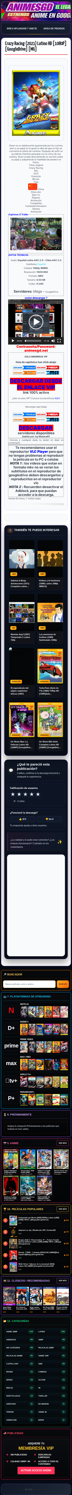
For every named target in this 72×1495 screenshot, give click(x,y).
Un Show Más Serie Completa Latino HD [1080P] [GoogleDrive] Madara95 (50, 744)
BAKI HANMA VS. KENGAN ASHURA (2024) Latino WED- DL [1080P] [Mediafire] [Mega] (44, 1200)
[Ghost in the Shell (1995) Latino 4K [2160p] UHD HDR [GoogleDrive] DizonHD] (56, 1064)
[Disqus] (36, 905)
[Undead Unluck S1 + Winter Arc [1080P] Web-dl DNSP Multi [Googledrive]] (56, 1029)
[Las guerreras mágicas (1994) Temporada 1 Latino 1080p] (40, 1012)
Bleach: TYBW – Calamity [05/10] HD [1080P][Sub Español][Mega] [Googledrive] (38, 1253)
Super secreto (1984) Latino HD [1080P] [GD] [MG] (36, 1309)
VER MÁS (63, 1143)
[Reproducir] (13, 341)
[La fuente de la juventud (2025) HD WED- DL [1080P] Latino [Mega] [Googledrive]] (40, 1082)
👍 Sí (22, 819)
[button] (36, 321)
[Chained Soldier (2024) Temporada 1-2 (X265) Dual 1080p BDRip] (64, 1047)
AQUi (57, 398)
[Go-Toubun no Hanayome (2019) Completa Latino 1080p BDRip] (64, 1012)
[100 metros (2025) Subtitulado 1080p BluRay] (56, 1012)
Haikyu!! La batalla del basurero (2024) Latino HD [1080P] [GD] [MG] (44, 1173)
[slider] (33, 341)
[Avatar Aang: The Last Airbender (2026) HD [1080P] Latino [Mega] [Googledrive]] (24, 1099)
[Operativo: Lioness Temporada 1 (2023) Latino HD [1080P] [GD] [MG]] (48, 1099)
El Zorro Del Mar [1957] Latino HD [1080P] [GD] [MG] (62, 1309)
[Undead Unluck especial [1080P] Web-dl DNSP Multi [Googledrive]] (48, 1029)
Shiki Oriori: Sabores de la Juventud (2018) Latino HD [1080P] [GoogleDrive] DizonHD (36, 1265)
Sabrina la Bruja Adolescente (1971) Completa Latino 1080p (20, 583)
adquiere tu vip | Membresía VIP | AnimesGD (37, 1230)
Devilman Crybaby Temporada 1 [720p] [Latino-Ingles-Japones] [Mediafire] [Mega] (10, 1200)
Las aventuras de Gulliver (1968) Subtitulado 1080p (48, 637)
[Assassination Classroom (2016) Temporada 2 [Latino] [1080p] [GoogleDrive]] (32, 1064)
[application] (36, 322)
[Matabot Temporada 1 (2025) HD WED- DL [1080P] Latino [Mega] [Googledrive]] (48, 1082)
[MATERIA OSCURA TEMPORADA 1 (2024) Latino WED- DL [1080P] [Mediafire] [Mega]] (32, 1082)
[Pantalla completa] (59, 341)
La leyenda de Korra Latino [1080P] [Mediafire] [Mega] (27, 1198)
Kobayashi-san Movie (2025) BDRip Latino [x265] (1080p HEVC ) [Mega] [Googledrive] (38, 1219)
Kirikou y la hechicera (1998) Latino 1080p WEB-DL (49, 583)
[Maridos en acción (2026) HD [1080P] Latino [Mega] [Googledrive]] (40, 1064)
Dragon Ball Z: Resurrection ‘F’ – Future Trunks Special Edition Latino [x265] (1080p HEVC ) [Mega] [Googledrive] (39, 1242)
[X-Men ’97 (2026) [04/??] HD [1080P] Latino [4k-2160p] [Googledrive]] (40, 1029)
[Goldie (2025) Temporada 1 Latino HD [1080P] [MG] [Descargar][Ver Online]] (64, 1082)
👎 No (49, 819)
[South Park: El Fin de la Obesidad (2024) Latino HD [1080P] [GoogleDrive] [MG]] (56, 1099)
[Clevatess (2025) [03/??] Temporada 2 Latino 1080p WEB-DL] (32, 1029)
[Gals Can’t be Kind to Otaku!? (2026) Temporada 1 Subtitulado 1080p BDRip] (24, 1047)
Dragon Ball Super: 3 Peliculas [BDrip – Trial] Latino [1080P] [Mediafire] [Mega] (10, 1174)
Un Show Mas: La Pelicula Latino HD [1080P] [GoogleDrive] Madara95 (21, 744)
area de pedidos (54, 28)
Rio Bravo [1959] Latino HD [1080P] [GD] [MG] (49, 1309)
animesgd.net (36, 11)
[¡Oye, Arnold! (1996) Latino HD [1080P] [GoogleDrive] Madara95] (32, 1099)
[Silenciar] (53, 341)
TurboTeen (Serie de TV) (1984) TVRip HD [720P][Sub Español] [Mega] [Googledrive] (49, 691)
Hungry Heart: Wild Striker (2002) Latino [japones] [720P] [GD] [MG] (27, 1173)
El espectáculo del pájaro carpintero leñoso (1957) (19, 691)
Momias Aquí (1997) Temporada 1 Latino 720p (20, 637)
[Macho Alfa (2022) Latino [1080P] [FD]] (64, 1099)
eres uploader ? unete (22, 28)
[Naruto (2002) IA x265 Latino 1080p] (48, 1012)
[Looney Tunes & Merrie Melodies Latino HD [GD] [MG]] (64, 1064)
